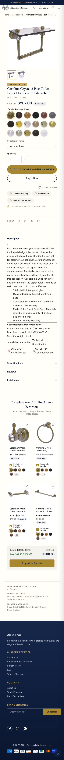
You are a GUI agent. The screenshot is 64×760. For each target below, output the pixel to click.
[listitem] (11, 74)
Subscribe (52, 711)
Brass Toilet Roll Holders (18, 607)
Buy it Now (32, 178)
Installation (13, 380)
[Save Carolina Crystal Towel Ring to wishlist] (53, 425)
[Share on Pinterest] (25, 221)
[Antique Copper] (11, 474)
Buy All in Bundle (32, 563)
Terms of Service (15, 674)
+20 (16, 535)
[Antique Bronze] (15, 470)
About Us (11, 688)
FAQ (9, 670)
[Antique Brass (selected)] (11, 470)
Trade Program (14, 692)
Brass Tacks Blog (15, 696)
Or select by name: (16, 141)
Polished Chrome (15, 596)
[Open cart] (53, 8)
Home (6, 15)
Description (13, 238)
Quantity (11, 153)
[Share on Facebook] (19, 221)
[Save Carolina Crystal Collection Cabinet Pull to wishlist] (26, 485)
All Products (17, 15)
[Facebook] (10, 728)
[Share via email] (38, 221)
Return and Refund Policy (19, 661)
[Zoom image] (32, 43)
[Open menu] (59, 8)
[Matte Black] (24, 470)
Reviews (11, 371)
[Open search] (34, 8)
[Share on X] (32, 221)
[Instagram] (17, 728)
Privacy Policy (14, 665)
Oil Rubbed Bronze (16, 599)
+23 (16, 474)
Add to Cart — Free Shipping (34, 169)
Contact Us (12, 657)
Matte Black (42, 596)
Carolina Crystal (17, 84)
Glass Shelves (13, 610)
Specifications (15, 363)
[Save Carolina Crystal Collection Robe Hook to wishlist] (26, 425)
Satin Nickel (30, 596)
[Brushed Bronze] (19, 470)
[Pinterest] (25, 728)
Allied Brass (14, 635)
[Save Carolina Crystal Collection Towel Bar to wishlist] (53, 485)
